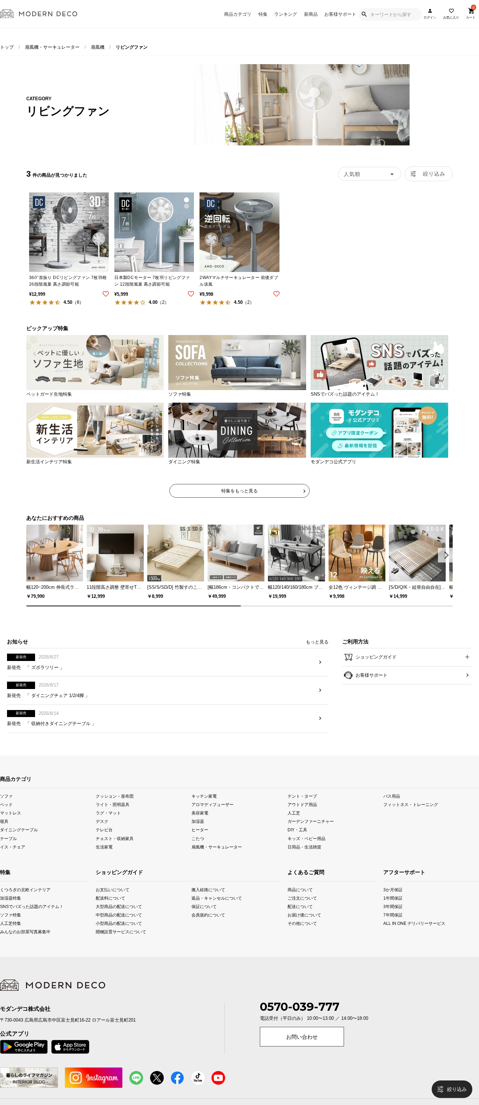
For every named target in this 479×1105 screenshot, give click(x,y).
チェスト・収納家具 (115, 849)
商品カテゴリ (237, 14)
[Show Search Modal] (364, 14)
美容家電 (199, 824)
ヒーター (199, 841)
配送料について (110, 909)
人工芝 (294, 824)
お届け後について (296, 926)
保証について (204, 917)
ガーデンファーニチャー (311, 832)
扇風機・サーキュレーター (52, 47)
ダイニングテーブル (19, 841)
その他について (296, 934)
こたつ (197, 849)
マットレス (10, 824)
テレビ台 (104, 841)
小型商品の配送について (115, 934)
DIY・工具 (297, 841)
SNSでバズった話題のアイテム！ (9, 917)
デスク (102, 832)
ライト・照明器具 (112, 816)
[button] (445, 555)
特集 (263, 14)
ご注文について (296, 909)
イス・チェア (12, 858)
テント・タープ (302, 807)
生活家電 (104, 858)
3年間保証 (393, 917)
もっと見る (317, 653)
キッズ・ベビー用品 (306, 849)
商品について (296, 900)
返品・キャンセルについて (210, 909)
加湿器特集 (9, 909)
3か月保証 (393, 900)
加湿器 (197, 832)
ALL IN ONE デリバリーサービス (393, 934)
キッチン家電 (204, 807)
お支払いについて (112, 900)
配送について (296, 917)
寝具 (4, 832)
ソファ (6, 807)
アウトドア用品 (302, 816)
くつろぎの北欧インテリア (9, 900)
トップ (7, 47)
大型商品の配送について (115, 917)
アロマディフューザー (212, 816)
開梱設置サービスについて (115, 943)
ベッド (6, 816)
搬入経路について (208, 900)
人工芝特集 (9, 934)
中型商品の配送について (115, 926)
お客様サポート (340, 14)
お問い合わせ (302, 1048)
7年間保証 (393, 926)
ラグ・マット (108, 824)
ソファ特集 (9, 926)
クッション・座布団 (115, 807)
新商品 (311, 14)
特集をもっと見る (239, 490)
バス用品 (391, 807)
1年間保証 (393, 909)
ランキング (285, 14)
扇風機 (97, 47)
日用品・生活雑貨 (304, 858)
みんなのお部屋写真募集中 (9, 943)
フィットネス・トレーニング (410, 816)
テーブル (8, 849)
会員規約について (208, 926)
